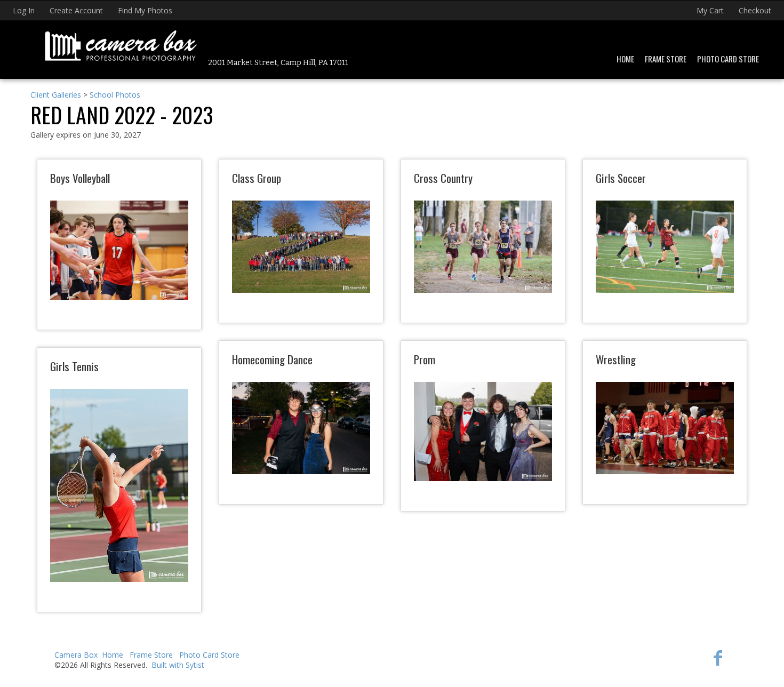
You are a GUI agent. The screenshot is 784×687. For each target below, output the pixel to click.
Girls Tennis (74, 366)
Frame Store (665, 59)
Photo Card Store (728, 59)
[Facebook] (718, 657)
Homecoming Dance (272, 359)
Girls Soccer (621, 178)
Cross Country (443, 178)
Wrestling (616, 359)
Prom (424, 359)
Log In (24, 10)
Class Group (256, 178)
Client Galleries (55, 95)
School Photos (115, 95)
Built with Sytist (177, 665)
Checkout (755, 10)
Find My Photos (145, 10)
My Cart (711, 10)
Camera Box (76, 655)
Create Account (76, 10)
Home (625, 59)
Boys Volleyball (80, 178)
